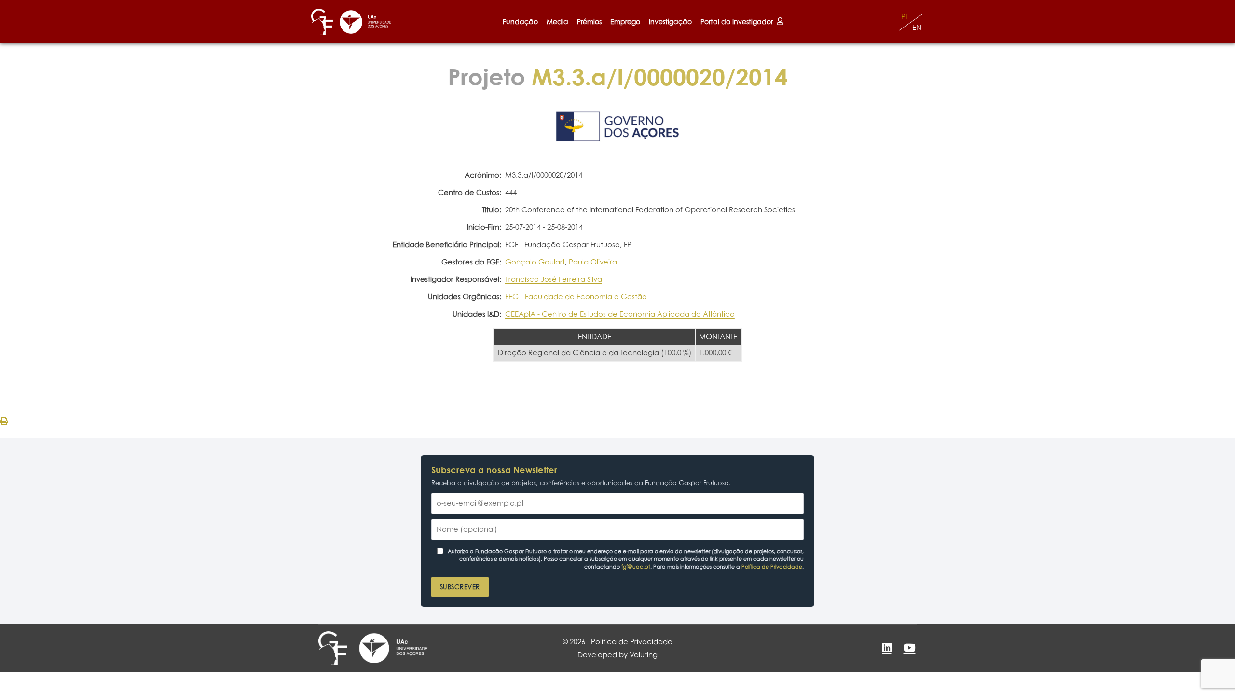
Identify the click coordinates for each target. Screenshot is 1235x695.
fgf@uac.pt (635, 566)
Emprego (625, 21)
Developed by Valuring (617, 654)
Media (557, 21)
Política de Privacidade (771, 566)
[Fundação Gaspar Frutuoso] (322, 22)
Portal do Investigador (738, 21)
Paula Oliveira (593, 261)
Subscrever (460, 587)
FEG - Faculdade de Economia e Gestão (576, 296)
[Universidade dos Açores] (365, 22)
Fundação (520, 21)
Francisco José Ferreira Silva (553, 279)
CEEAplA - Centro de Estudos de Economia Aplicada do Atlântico (620, 314)
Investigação (670, 21)
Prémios (589, 21)
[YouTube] (909, 647)
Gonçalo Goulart (535, 261)
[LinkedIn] (886, 647)
